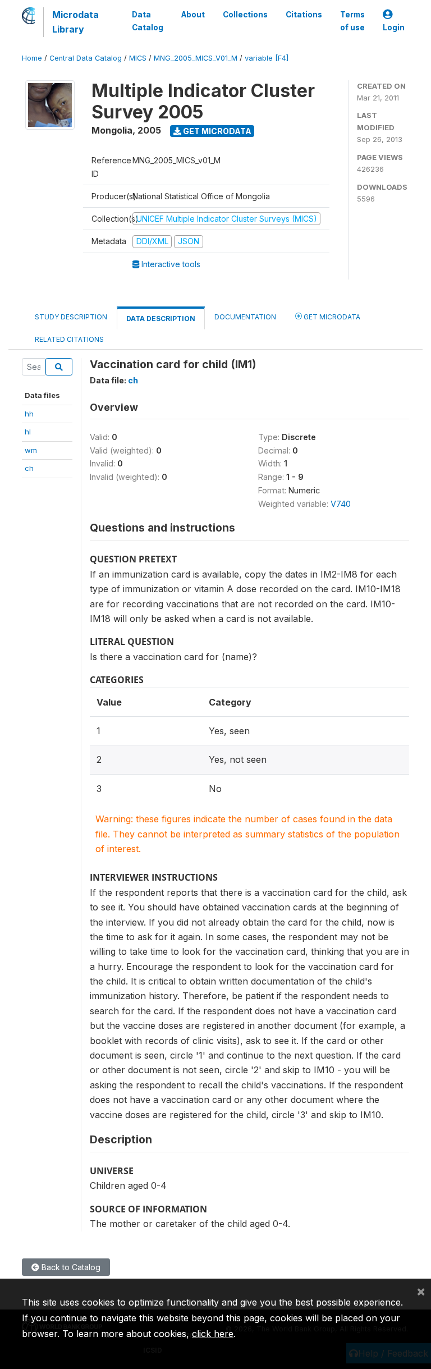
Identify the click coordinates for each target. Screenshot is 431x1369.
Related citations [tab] (69, 339)
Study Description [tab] (71, 317)
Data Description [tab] (160, 318)
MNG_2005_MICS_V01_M (195, 58)
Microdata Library (75, 22)
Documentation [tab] (245, 317)
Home (32, 58)
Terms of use (352, 20)
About (193, 14)
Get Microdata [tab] (331, 317)
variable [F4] (266, 58)
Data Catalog (147, 20)
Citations (304, 14)
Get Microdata (216, 131)
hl (28, 431)
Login (394, 27)
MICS (137, 58)
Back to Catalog (69, 1267)
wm (31, 450)
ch (29, 468)
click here (212, 1333)
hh (29, 413)
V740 (341, 504)
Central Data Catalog (85, 58)
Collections (245, 14)
